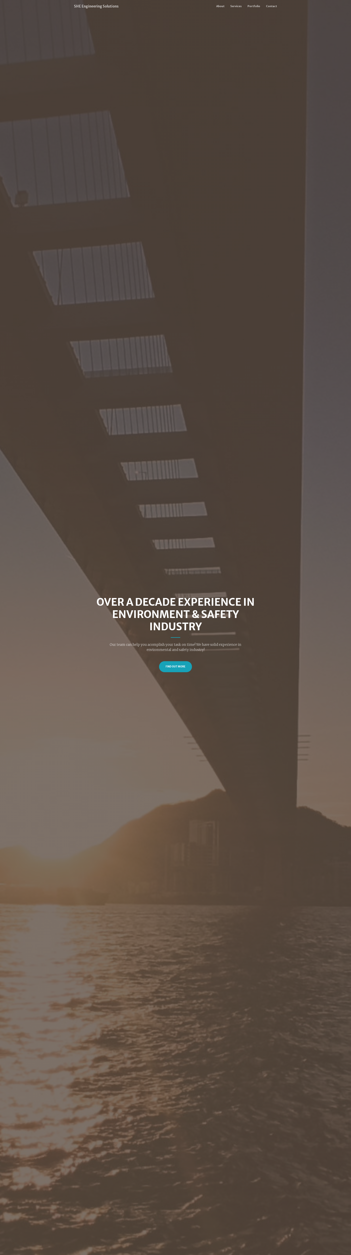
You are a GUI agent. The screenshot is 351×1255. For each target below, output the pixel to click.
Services (236, 6)
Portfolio (254, 6)
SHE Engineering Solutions (96, 6)
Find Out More (175, 666)
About (220, 6)
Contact (271, 6)
